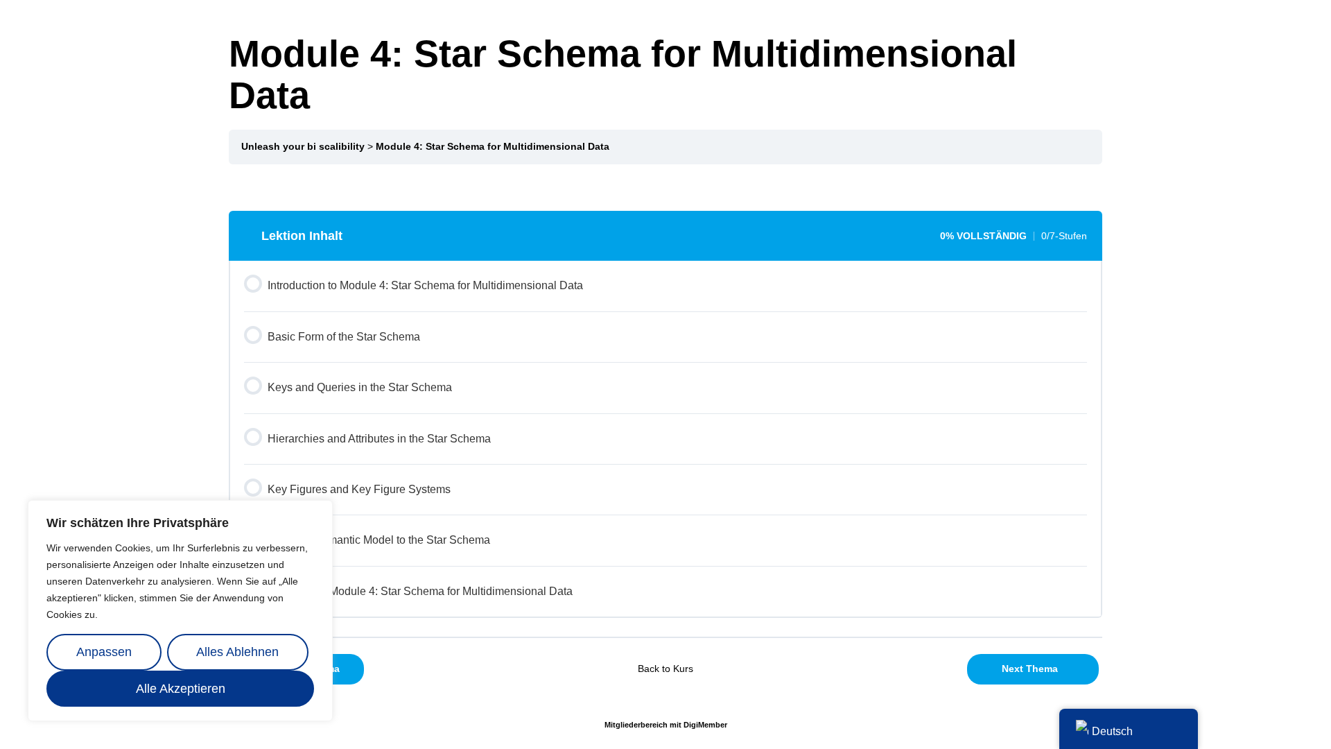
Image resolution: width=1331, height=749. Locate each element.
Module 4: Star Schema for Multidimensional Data (492, 146)
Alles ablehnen (237, 652)
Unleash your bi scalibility (303, 146)
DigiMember (705, 725)
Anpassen (104, 652)
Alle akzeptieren (180, 689)
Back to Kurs (665, 669)
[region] (180, 610)
